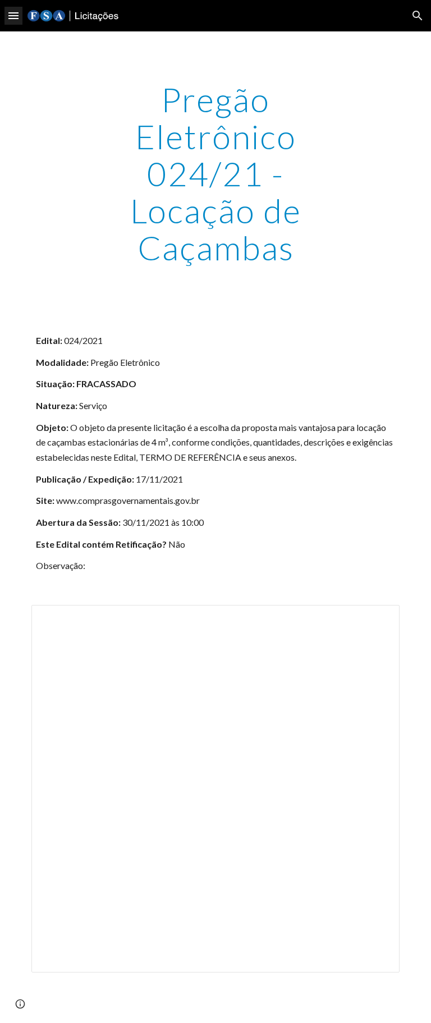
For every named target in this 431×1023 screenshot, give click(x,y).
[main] (215, 173)
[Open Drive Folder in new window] (378, 619)
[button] (13, 15)
